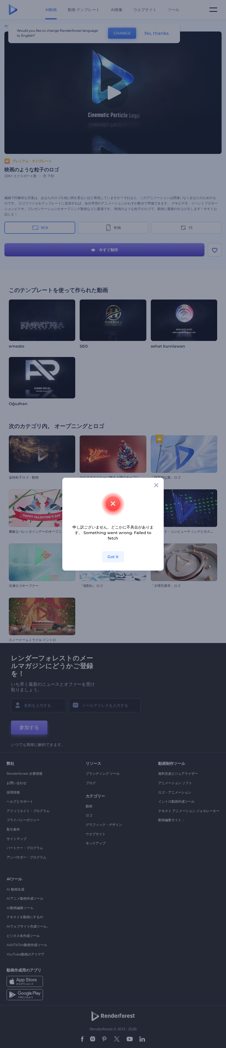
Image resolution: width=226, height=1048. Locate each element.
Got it (113, 556)
